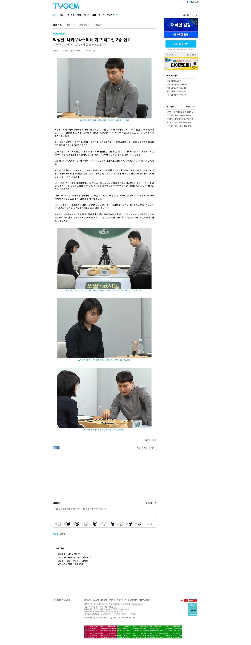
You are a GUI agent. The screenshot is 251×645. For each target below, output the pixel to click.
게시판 (86, 15)
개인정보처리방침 (131, 600)
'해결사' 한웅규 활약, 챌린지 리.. (179, 125)
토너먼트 (110, 15)
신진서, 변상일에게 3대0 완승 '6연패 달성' (74, 557)
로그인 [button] (194, 15)
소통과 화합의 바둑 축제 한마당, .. (180, 122)
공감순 (62, 533)
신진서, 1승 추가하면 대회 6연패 (70, 564)
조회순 (188, 106)
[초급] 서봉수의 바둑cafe (177, 84)
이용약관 (120, 600)
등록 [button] (150, 524)
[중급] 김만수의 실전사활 (176, 88)
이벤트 (101, 15)
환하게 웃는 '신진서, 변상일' (69, 554)
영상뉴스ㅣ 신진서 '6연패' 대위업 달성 (73, 560)
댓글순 (193, 106)
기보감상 (70, 24)
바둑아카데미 (172, 75)
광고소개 (95, 600)
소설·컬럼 (70, 15)
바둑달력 (98, 24)
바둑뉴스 (57, 24)
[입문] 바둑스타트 (174, 81)
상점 (94, 15)
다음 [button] (145, 448)
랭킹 (79, 15)
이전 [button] (138, 448)
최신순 (55, 533)
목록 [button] (152, 448)
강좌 (61, 15)
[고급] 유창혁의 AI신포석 (176, 94)
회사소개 (87, 600)
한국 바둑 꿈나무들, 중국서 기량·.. (180, 112)
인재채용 (112, 600)
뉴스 (55, 15)
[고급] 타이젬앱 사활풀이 (176, 91)
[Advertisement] (104, 472)
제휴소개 (104, 600)
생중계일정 (84, 24)
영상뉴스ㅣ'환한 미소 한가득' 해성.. (180, 119)
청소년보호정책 (144, 600)
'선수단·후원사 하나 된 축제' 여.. (179, 115)
